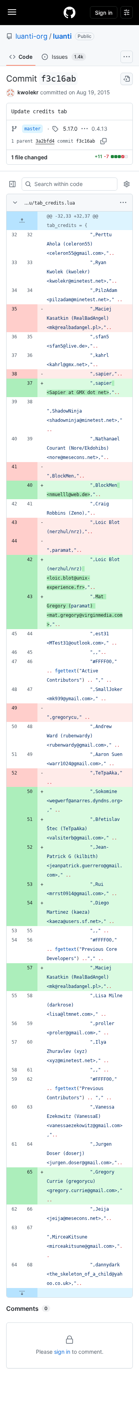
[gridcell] (69, 221)
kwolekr (28, 92)
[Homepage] (69, 12)
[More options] (123, 202)
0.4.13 (99, 128)
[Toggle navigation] (12, 12)
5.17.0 (70, 128)
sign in (62, 1351)
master (32, 128)
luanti (62, 36)
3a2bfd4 (45, 141)
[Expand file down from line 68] (22, 1292)
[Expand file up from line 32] (22, 221)
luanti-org (31, 36)
